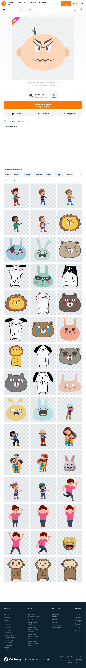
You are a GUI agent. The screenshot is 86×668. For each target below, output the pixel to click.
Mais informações (11, 126)
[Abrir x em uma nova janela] (44, 659)
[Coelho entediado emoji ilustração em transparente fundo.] (16, 409)
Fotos (21, 2)
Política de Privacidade (73, 661)
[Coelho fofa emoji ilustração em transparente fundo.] (16, 249)
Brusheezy (7, 614)
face (49, 175)
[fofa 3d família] (69, 436)
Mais (9, 5)
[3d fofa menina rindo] (16, 489)
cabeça (27, 175)
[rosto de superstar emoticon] (69, 543)
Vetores (11, 2)
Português (77, 621)
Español (76, 617)
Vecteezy (7, 617)
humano (70, 175)
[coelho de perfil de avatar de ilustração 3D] (69, 462)
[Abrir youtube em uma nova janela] (48, 659)
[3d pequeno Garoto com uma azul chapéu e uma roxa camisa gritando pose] (69, 409)
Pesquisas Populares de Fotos (33, 637)
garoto (16, 175)
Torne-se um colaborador (56, 627)
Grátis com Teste (43, 105)
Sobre (53, 623)
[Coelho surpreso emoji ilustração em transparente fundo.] (43, 249)
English (76, 614)
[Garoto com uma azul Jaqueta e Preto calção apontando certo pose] (16, 436)
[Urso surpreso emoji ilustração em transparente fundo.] (69, 249)
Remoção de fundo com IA (9, 642)
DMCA (30, 619)
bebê (7, 175)
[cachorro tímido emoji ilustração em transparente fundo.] (16, 276)
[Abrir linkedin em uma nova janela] (33, 659)
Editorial (42, 2)
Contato (54, 619)
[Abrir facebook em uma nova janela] (26, 659)
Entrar (75, 3)
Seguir (54, 97)
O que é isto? (25, 121)
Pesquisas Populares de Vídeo (33, 644)
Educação (7, 627)
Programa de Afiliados (33, 624)
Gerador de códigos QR (8, 647)
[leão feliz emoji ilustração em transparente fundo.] (16, 356)
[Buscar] (75, 9)
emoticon (38, 175)
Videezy (6, 621)
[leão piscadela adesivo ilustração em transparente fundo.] (69, 222)
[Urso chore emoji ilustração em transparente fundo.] (43, 329)
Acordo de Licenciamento (33, 615)
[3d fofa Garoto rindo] (16, 196)
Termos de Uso (59, 661)
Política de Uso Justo (72, 662)
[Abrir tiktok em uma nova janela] (40, 659)
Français (76, 627)
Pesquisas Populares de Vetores (33, 630)
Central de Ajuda (55, 615)
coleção (59, 175)
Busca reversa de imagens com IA (10, 636)
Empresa (7, 624)
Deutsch (76, 624)
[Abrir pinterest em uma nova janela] (37, 659)
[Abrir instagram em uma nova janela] (30, 659)
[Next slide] (77, 174)
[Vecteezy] (3, 3)
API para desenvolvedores (10, 631)
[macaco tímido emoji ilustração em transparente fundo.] (16, 569)
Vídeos (31, 2)
